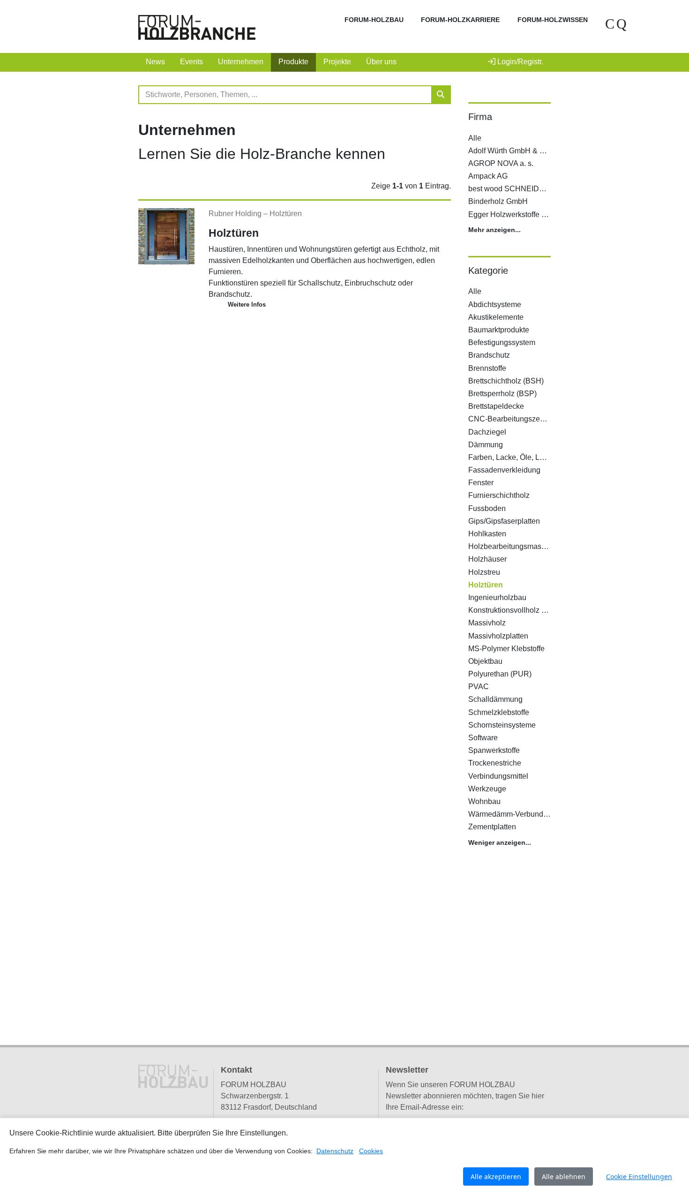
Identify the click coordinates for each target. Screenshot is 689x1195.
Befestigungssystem (501, 342)
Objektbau (485, 661)
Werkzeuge (487, 789)
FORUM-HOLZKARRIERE (460, 19)
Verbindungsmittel (498, 776)
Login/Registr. (519, 62)
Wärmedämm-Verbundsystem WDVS (509, 814)
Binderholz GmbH (498, 201)
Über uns (381, 62)
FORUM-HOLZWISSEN (552, 19)
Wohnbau (484, 801)
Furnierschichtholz (499, 495)
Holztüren (286, 214)
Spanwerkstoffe (494, 750)
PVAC (478, 687)
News (155, 62)
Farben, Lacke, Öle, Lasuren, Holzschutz (509, 457)
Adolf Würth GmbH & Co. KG (509, 151)
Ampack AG (488, 176)
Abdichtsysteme (494, 304)
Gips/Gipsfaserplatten (504, 521)
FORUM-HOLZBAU (374, 19)
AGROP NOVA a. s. (500, 163)
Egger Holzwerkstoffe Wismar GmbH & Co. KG (509, 214)
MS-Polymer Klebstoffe (506, 649)
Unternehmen (240, 62)
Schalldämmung (495, 699)
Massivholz (487, 623)
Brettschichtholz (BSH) (506, 381)
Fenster (481, 483)
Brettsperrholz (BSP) (502, 394)
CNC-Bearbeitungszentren (509, 419)
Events (191, 62)
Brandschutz (489, 355)
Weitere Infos (247, 304)
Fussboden (487, 508)
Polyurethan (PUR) (500, 674)
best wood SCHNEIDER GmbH (509, 189)
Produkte (293, 62)
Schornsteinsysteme (502, 725)
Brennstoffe (487, 368)
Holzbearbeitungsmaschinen (509, 546)
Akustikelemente (496, 317)
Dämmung (485, 445)
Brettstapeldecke (496, 406)
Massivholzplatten (498, 636)
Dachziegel (487, 432)
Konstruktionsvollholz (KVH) (509, 610)
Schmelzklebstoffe (498, 712)
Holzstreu (484, 572)
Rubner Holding (236, 214)
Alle (474, 138)
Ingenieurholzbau (497, 597)
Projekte (337, 62)
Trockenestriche (494, 763)
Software (483, 738)
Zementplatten (492, 827)
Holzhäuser (487, 559)
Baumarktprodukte (498, 330)
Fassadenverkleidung (504, 470)
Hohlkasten (487, 534)
